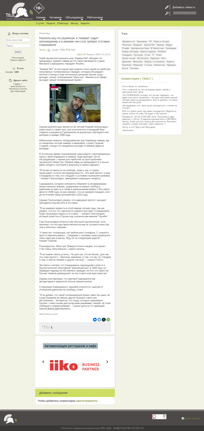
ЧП (150, 41)
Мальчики (137, 61)
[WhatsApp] (108, 320)
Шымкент (137, 45)
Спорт (159, 55)
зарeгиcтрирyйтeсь (87, 400)
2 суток (40, 23)
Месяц (74, 23)
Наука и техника (161, 41)
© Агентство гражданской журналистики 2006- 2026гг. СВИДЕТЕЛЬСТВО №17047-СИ (102, 428)
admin (80, 54)
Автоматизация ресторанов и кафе (70, 346)
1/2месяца (62, 23)
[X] (104, 320)
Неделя (51, 23)
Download (126, 65)
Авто (163, 58)
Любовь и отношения (154, 61)
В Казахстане (157, 48)
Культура (138, 55)
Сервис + (18, 84)
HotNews (162, 51)
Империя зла (128, 41)
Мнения (160, 45)
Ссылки (148, 65)
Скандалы (127, 55)
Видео (169, 45)
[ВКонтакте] (95, 320)
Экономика (142, 41)
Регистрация (18, 57)
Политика (44, 33)
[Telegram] (99, 320)
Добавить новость (182, 7)
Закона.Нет (149, 45)
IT (153, 55)
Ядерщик (171, 65)
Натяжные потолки (18, 89)
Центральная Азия (140, 48)
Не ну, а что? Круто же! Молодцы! (138, 127)
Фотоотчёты (143, 58)
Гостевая (134, 68)
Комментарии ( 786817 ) (137, 78)
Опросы (170, 61)
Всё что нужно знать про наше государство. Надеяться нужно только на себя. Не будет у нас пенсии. (149, 112)
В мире (125, 48)
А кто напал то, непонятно (135, 86)
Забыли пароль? (18, 60)
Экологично (128, 130)
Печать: (43, 50)
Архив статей (128, 58)
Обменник (138, 65)
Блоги (125, 68)
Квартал (85, 23)
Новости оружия (148, 51)
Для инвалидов (18, 91)
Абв (62, 49)
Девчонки (126, 61)
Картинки (154, 58)
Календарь (171, 48)
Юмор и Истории (130, 51)
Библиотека (159, 65)
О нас (147, 55)
